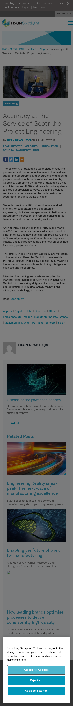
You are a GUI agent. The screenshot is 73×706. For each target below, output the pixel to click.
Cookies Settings (36, 690)
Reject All (36, 680)
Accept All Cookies (36, 669)
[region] (36, 670)
